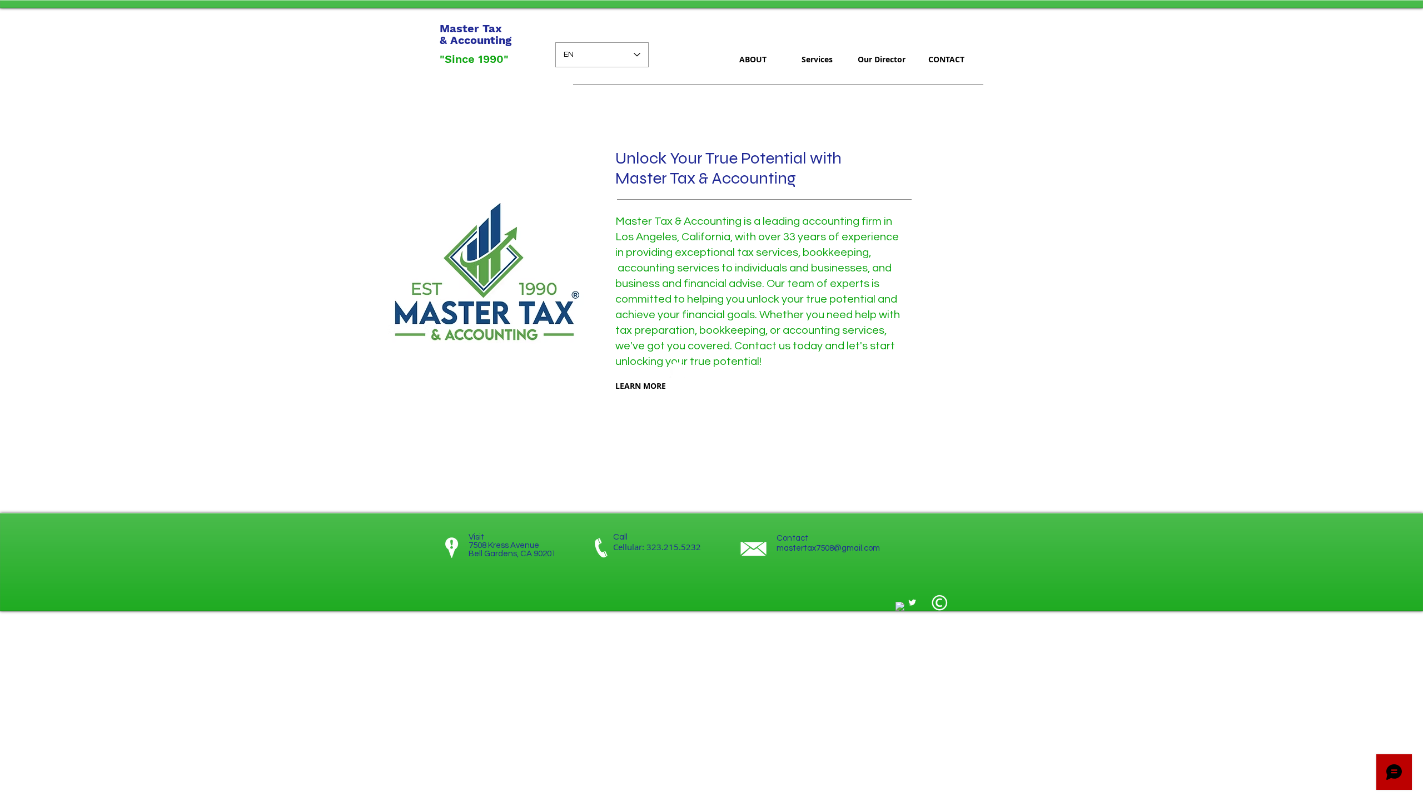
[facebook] (899, 606)
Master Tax (472, 28)
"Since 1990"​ (474, 59)
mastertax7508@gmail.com (828, 548)
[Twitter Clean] (912, 602)
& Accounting (475, 40)
